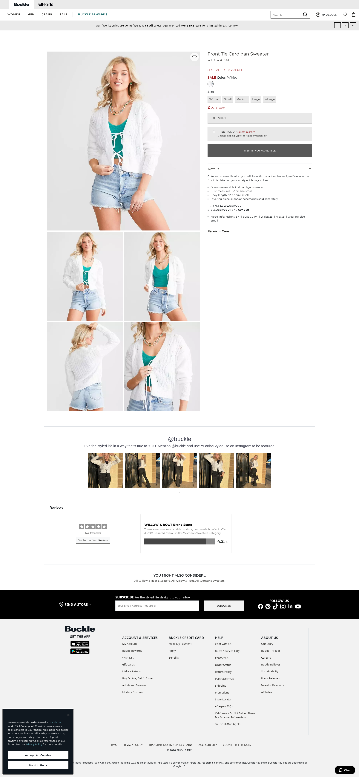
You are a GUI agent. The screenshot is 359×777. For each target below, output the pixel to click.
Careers (266, 657)
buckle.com (56, 722)
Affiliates (266, 692)
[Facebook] (260, 606)
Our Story (267, 644)
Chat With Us (223, 644)
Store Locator (223, 699)
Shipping (220, 685)
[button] (14, 15)
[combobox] (288, 14)
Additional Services (134, 685)
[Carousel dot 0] (179, 493)
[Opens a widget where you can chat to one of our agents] (345, 770)
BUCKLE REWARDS (93, 14)
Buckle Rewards (132, 650)
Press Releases (270, 678)
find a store (77, 604)
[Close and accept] (68, 715)
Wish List (128, 657)
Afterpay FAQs (224, 706)
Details (213, 169)
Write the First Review (93, 540)
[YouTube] (298, 606)
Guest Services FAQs (227, 651)
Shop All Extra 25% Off (225, 70)
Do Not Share (38, 765)
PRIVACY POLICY (133, 745)
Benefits (174, 657)
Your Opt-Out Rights (227, 724)
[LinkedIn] (290, 606)
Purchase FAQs (224, 678)
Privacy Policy (34, 744)
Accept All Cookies (38, 755)
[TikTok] (275, 606)
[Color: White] (210, 84)
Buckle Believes (270, 664)
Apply (172, 650)
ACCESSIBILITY (208, 745)
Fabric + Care (218, 231)
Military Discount (133, 692)
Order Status (223, 665)
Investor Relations (272, 685)
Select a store (246, 132)
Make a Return (131, 671)
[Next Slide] (353, 25)
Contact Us (221, 658)
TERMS (112, 745)
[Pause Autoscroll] (345, 25)
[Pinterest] (268, 606)
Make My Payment (180, 644)
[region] (38, 741)
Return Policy (223, 672)
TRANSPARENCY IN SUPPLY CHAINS (171, 745)
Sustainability (269, 671)
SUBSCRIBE (224, 605)
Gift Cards (128, 664)
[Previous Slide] (337, 25)
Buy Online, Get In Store (137, 678)
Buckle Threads (270, 650)
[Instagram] (283, 606)
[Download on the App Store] (80, 643)
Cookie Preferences (237, 745)
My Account (129, 644)
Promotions (222, 692)
